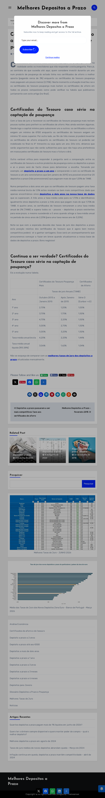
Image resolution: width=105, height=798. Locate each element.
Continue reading (52, 57)
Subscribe (28, 49)
